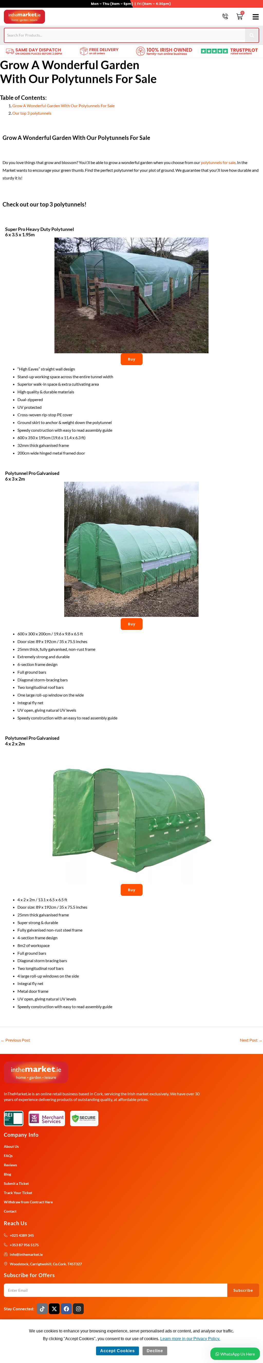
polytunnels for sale (218, 162)
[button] (254, 17)
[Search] (252, 35)
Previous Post (15, 1039)
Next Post (251, 1039)
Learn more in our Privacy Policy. (190, 1339)
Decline (155, 1351)
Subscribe (243, 1290)
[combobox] (124, 35)
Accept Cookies (117, 1351)
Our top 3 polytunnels (31, 113)
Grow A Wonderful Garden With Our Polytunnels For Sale (63, 105)
